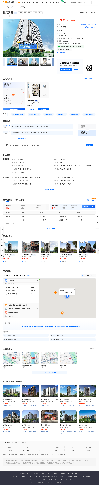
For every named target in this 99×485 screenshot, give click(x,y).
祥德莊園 (10, 447)
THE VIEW (10, 450)
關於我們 (29, 473)
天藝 (73, 450)
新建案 (18, 2)
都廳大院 (57, 447)
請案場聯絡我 (66, 69)
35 (43, 261)
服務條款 (63, 473)
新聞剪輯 (43, 473)
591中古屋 (17, 476)
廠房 (46, 2)
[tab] (7, 200)
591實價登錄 (45, 476)
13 (24, 261)
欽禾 (73, 447)
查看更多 (92, 348)
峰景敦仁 (41, 450)
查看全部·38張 (48, 54)
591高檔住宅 (54, 476)
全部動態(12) (22, 138)
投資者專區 (22, 473)
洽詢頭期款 (43, 109)
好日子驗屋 (69, 479)
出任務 (50, 479)
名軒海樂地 (26, 450)
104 (63, 261)
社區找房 (51, 2)
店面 (37, 2)
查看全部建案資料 (49, 189)
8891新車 (29, 479)
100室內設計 (62, 476)
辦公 (41, 2)
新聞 (65, 2)
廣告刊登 (36, 473)
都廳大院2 (57, 450)
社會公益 (49, 473)
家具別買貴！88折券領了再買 (89, 24)
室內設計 (58, 2)
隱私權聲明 (70, 473)
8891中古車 (37, 479)
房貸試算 (93, 27)
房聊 (77, 69)
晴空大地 (41, 447)
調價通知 (87, 27)
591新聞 (38, 476)
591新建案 (24, 476)
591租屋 (11, 476)
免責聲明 (56, 473)
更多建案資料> (61, 52)
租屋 (28, 2)
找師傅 (62, 479)
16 (81, 261)
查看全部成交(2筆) (49, 228)
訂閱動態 (89, 145)
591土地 (32, 476)
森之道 (88, 450)
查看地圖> (80, 43)
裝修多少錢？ (89, 78)
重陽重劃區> (66, 41)
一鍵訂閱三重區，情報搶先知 (49, 372)
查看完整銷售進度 (14, 109)
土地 (33, 2)
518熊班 (44, 479)
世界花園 (26, 447)
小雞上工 (56, 479)
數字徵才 (77, 473)
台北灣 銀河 (88, 447)
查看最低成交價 (88, 206)
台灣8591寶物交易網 (73, 476)
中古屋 (24, 2)
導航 (28, 275)
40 (5, 261)
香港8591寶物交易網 (85, 476)
